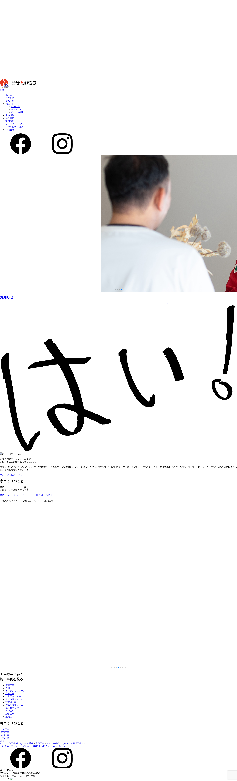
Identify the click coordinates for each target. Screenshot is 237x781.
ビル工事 (5, 738)
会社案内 (9, 118)
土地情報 (9, 115)
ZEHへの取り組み (14, 127)
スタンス (9, 98)
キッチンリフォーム (15, 691)
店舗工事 (9, 693)
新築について (6, 495)
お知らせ (7, 297)
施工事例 (9, 103)
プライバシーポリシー (16, 124)
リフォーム (16, 109)
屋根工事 (9, 716)
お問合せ (4, 90)
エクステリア (12, 708)
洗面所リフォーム (14, 705)
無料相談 (47, 495)
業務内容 (9, 101)
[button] (115, 289)
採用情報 (9, 121)
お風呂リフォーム (14, 696)
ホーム (8, 95)
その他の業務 (17, 112)
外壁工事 (9, 711)
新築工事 (9, 685)
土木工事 (5, 729)
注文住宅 (15, 106)
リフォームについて (23, 495)
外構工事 (5, 735)
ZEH (7, 688)
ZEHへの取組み (58, 746)
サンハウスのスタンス (11, 475)
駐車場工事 (10, 702)
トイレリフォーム (14, 699)
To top (3, 741)
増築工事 (9, 714)
